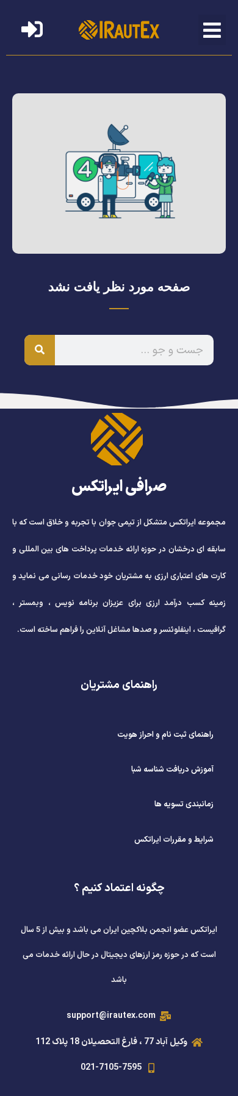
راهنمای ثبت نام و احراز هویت (165, 735)
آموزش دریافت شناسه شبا (172, 770)
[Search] (39, 350)
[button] (212, 30)
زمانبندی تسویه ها (184, 804)
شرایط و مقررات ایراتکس (174, 840)
